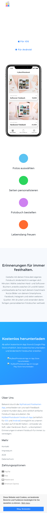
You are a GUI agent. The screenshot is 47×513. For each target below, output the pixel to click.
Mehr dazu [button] (25, 503)
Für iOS (24, 41)
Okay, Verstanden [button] (23, 509)
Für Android (24, 49)
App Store (27, 344)
